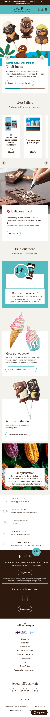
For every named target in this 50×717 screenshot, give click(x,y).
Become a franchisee (25, 650)
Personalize (15, 233)
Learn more (26, 609)
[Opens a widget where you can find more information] (39, 713)
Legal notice (40, 706)
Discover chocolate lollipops (19, 434)
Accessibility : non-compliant (25, 670)
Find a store (25, 643)
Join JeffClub (25, 572)
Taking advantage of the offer (20, 83)
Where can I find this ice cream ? (21, 369)
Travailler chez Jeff (24, 654)
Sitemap (23, 706)
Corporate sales (25, 658)
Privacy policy (15, 710)
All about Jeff (25, 647)
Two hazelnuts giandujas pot (33, 141)
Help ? (25, 662)
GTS (30, 706)
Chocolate (25, 639)
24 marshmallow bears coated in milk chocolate (11, 140)
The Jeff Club (25, 666)
